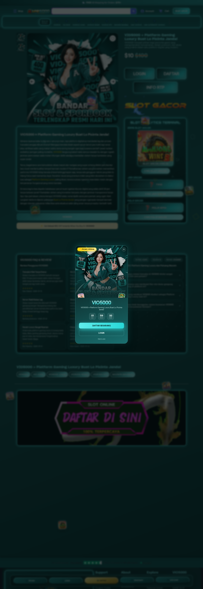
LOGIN (101, 333)
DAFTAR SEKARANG (101, 326)
